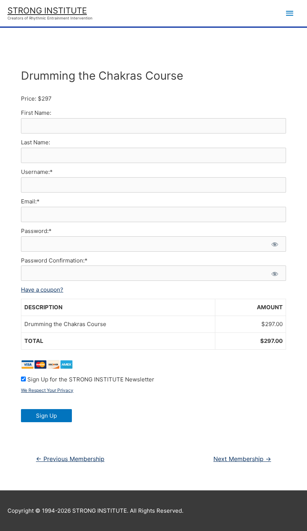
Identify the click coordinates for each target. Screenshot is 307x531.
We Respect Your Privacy (47, 390)
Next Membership (242, 459)
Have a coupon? (42, 289)
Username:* (37, 171)
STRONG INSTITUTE (47, 10)
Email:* (30, 201)
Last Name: (35, 142)
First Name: (36, 112)
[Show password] (274, 244)
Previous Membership (70, 459)
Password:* (36, 230)
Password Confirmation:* (54, 260)
